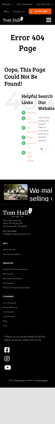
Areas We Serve (10, 307)
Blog (30, 137)
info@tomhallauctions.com (17, 234)
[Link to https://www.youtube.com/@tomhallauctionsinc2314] (26, 367)
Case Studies (9, 316)
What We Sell (9, 249)
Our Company (9, 303)
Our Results (8, 312)
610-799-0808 (30, 156)
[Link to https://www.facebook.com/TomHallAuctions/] (26, 350)
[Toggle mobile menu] (49, 20)
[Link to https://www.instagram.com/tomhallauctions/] (26, 359)
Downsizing (8, 283)
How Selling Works (11, 254)
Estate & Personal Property (15, 269)
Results (31, 112)
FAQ (5, 325)
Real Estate (8, 274)
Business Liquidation (13, 278)
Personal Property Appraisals (16, 287)
